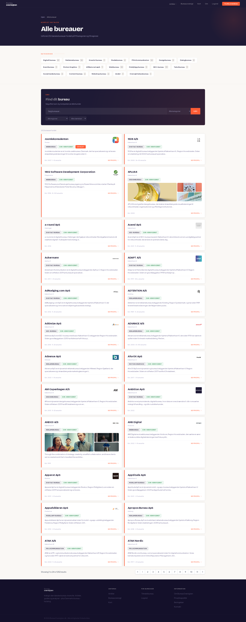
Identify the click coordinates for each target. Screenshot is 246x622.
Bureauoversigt (187, 4)
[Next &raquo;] (202, 571)
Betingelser (179, 602)
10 (191, 572)
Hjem (43, 17)
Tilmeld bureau (231, 4)
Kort (199, 4)
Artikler (172, 4)
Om (206, 4)
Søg (195, 111)
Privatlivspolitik (180, 598)
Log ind (215, 4)
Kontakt (177, 606)
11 (197, 572)
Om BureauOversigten (183, 593)
